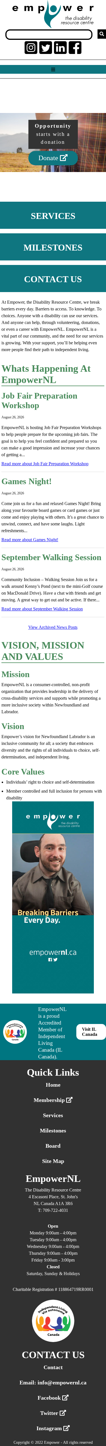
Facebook (50, 1398)
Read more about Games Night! (29, 539)
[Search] (102, 34)
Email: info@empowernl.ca (53, 1382)
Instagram (49, 1428)
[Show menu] (53, 69)
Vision (12, 726)
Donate (49, 158)
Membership (50, 1100)
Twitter (50, 1413)
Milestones (53, 1130)
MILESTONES (53, 247)
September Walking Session (51, 557)
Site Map (53, 1161)
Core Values (23, 771)
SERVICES (53, 216)
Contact (53, 1367)
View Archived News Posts (52, 627)
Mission (15, 674)
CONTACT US (53, 279)
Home (53, 1085)
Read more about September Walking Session (42, 608)
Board (53, 1146)
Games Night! (26, 481)
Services (53, 1115)
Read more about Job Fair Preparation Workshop (44, 463)
